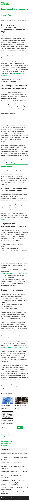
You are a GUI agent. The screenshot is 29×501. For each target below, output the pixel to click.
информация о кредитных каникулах (17, 347)
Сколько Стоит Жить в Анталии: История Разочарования (6, 407)
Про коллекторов (5, 434)
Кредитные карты (6, 443)
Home (2, 20)
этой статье (4, 219)
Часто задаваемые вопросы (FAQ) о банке (12, 480)
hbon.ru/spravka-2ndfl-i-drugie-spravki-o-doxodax (14, 273)
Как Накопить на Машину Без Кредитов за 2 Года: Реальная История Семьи (7, 422)
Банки (2, 440)
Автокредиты (4, 445)
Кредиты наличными (6, 441)
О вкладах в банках (6, 436)
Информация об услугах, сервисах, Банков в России (14, 12)
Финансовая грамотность (10, 20)
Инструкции (4, 438)
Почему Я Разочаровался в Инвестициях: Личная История (21, 407)
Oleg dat (3, 35)
